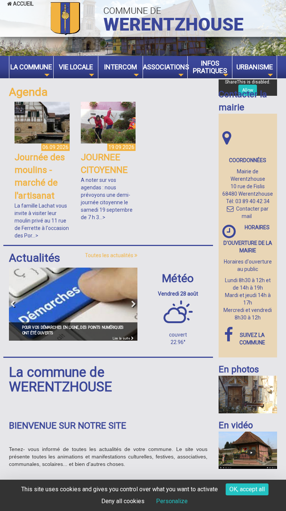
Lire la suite (121, 338)
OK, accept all (247, 489)
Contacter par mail (252, 212)
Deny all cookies (122, 501)
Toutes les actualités (109, 255)
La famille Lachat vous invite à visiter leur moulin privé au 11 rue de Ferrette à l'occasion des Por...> (42, 221)
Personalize (172, 501)
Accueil (23, 4)
